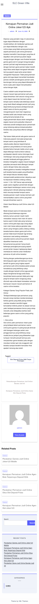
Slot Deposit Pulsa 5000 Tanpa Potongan (20, 360)
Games (7, 16)
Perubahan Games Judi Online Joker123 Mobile (15, 460)
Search (6, 519)
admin (12, 31)
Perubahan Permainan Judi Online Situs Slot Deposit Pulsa (17, 491)
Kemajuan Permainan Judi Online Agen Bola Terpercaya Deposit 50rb (19, 475)
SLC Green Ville (20, 3)
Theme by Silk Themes (19, 601)
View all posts (19, 435)
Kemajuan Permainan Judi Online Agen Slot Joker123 (19, 506)
